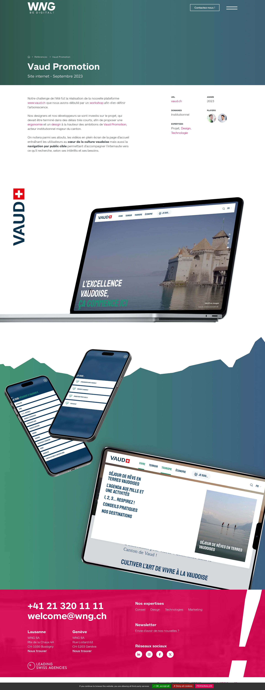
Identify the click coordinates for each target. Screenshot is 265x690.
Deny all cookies (183, 686)
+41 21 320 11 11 (66, 605)
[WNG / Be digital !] (43, 8)
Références (41, 56)
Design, (186, 128)
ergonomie (35, 124)
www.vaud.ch (37, 103)
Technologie (179, 133)
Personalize (204, 686)
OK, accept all (162, 686)
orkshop (97, 103)
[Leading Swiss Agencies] (47, 666)
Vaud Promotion (115, 124)
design (56, 124)
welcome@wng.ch (67, 615)
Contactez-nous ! (204, 7)
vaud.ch (176, 101)
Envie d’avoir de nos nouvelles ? (157, 630)
